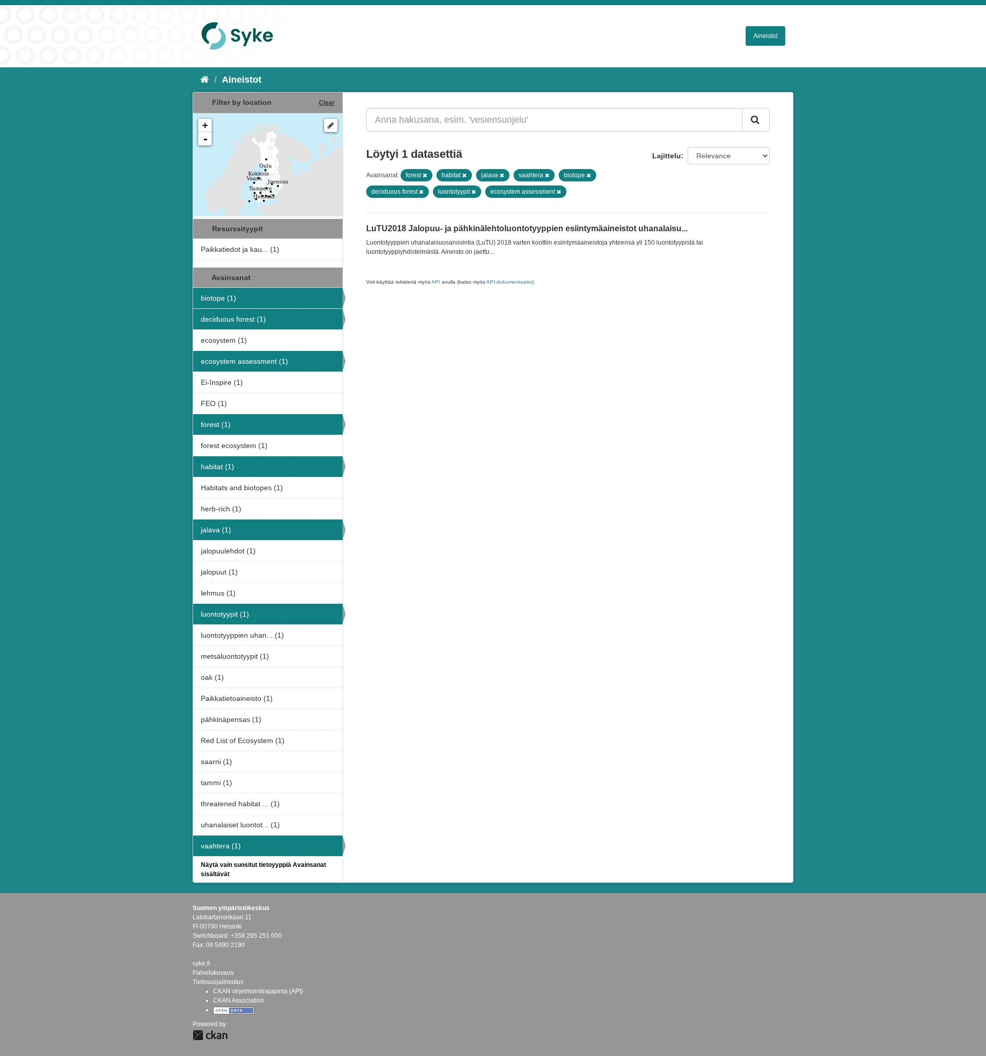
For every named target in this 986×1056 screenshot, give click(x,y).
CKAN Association (238, 1000)
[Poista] (425, 175)
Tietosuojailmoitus (218, 982)
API (435, 282)
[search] (756, 120)
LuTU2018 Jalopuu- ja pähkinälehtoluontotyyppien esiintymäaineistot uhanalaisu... (527, 228)
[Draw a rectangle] (330, 125)
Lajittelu (666, 156)
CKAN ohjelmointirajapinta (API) (258, 991)
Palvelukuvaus (213, 972)
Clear (327, 102)
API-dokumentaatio (509, 282)
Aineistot (765, 36)
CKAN (210, 1035)
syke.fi (201, 963)
